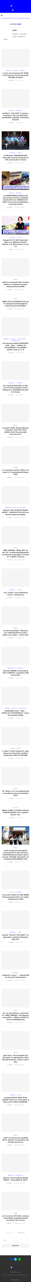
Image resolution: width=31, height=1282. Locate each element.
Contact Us (13, 1272)
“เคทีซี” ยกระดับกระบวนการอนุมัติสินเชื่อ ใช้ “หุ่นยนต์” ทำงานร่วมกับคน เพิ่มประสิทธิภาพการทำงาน (15, 1140)
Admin (14, 30)
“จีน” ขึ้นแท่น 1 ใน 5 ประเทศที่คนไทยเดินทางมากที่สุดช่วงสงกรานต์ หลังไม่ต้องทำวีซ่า (15, 793)
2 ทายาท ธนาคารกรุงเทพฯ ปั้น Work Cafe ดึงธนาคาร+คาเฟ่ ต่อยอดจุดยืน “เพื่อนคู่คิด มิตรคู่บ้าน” (15, 75)
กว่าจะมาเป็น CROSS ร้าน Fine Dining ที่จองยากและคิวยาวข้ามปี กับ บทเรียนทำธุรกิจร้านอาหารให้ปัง (15, 897)
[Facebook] (11, 1259)
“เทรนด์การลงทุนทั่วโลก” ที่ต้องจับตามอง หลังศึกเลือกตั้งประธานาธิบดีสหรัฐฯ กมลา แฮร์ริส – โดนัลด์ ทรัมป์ (15, 632)
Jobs (19, 1272)
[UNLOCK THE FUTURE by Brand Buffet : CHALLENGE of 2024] (15, 1163)
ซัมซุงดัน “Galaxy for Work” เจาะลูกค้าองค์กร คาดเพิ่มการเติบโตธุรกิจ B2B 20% (15, 937)
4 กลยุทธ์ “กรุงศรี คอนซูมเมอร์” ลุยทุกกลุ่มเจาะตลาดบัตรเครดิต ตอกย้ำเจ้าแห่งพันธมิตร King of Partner (15, 753)
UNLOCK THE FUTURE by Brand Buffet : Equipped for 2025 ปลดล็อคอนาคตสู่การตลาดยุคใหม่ (15, 512)
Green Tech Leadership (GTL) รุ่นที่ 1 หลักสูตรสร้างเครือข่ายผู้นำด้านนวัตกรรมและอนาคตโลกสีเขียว (15, 303)
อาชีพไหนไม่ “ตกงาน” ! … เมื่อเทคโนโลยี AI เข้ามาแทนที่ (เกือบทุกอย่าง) (15, 976)
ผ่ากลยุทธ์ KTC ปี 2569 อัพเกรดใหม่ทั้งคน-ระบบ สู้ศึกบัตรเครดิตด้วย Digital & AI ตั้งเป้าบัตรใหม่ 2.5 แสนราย (15, 243)
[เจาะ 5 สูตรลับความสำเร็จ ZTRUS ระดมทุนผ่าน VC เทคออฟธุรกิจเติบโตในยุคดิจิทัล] (15, 455)
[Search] (29, 15)
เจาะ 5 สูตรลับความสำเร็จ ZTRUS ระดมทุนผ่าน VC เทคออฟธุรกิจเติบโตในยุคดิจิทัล (15, 472)
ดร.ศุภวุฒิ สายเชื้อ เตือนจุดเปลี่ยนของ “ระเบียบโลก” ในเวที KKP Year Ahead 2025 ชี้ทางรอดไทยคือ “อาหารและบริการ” (15, 431)
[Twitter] (15, 1259)
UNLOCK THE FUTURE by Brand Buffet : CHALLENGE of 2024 (15, 1179)
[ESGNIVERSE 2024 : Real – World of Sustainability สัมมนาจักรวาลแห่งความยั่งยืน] (15, 696)
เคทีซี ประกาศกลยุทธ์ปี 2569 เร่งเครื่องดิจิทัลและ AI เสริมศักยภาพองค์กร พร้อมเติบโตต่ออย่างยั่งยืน (15, 284)
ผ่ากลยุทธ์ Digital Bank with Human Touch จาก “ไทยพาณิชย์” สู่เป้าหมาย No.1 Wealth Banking (15, 1099)
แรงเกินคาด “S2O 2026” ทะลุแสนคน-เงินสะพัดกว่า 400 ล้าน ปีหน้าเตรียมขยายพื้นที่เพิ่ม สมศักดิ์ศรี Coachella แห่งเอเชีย (15, 116)
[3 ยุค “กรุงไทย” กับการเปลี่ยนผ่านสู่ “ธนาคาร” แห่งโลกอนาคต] (15, 577)
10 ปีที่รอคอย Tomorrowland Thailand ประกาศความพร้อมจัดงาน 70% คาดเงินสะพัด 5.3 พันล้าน (15, 157)
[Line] (19, 1259)
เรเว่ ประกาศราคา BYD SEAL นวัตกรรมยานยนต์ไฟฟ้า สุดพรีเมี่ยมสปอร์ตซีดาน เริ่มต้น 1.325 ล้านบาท (15, 1218)
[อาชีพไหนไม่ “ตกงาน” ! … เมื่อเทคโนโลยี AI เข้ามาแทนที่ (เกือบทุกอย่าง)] (15, 960)
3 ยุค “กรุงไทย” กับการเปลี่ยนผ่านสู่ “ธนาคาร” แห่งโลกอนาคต (15, 593)
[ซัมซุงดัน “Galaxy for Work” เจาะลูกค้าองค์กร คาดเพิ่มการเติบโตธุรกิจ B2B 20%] (15, 920)
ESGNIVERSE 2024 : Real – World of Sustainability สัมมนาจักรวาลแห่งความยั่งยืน (15, 713)
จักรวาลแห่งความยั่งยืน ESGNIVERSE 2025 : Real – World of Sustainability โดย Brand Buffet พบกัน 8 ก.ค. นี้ (15, 346)
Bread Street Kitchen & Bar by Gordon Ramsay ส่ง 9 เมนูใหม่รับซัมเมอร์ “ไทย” (15, 812)
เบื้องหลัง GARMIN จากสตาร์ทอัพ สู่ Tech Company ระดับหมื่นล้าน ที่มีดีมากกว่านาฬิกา (15, 673)
